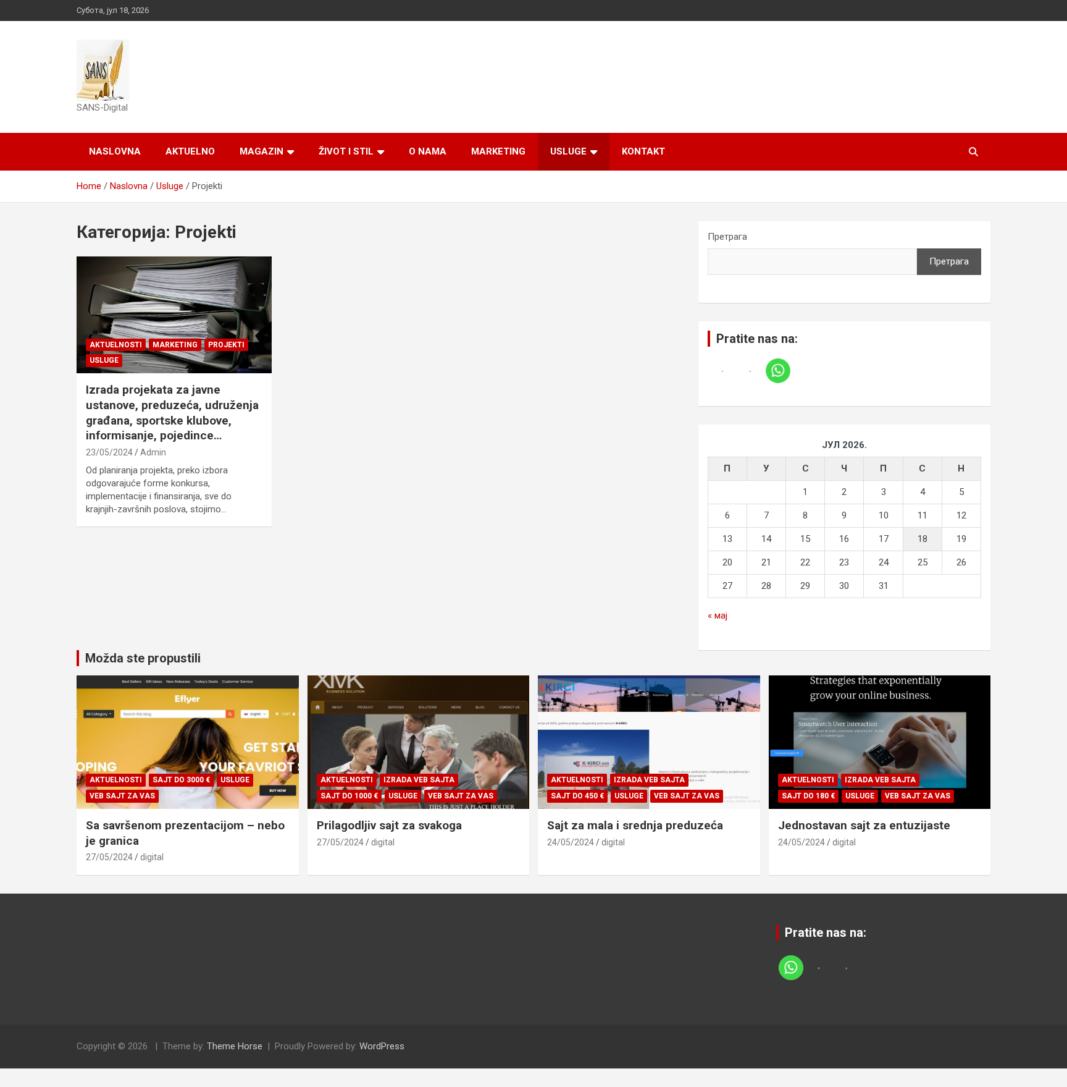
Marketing (498, 151)
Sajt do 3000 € (181, 780)
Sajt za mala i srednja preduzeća (635, 825)
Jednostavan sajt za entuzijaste (864, 825)
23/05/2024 (109, 452)
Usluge (568, 151)
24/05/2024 (570, 842)
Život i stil (346, 151)
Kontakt (643, 151)
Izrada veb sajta (418, 780)
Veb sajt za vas (122, 796)
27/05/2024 (109, 857)
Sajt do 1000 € (349, 796)
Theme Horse (234, 1046)
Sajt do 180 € (808, 796)
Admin (153, 452)
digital (152, 857)
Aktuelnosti (116, 344)
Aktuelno (190, 151)
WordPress (381, 1046)
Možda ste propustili (143, 658)
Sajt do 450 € (577, 796)
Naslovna (115, 151)
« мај (717, 615)
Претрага (727, 236)
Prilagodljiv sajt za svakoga (389, 825)
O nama (427, 151)
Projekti (226, 344)
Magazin (261, 151)
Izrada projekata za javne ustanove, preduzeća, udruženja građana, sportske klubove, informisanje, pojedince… (172, 412)
